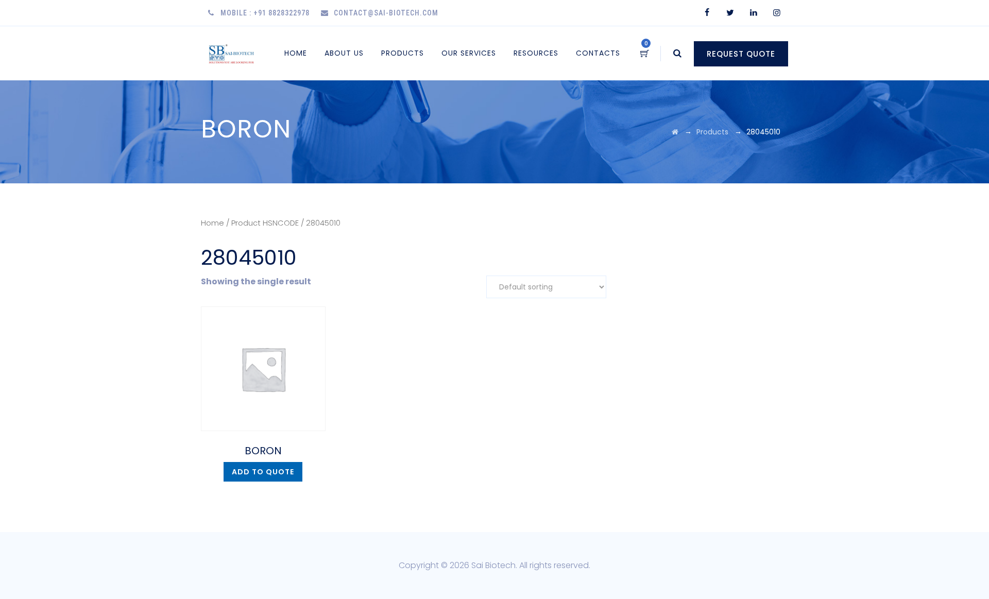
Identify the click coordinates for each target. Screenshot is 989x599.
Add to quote (263, 472)
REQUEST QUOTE (741, 53)
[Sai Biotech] (232, 53)
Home (295, 53)
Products (402, 53)
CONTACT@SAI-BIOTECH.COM (386, 13)
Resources (536, 53)
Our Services (468, 53)
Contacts (598, 53)
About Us (344, 53)
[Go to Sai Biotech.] (675, 132)
